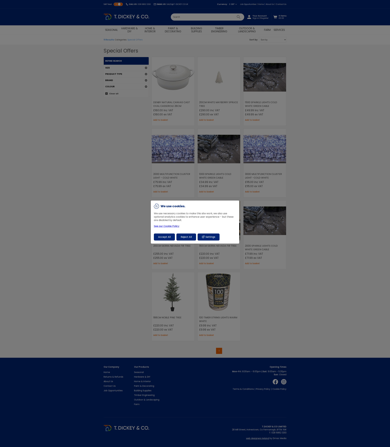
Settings (210, 237)
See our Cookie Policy (166, 226)
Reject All (186, 237)
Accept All (164, 237)
